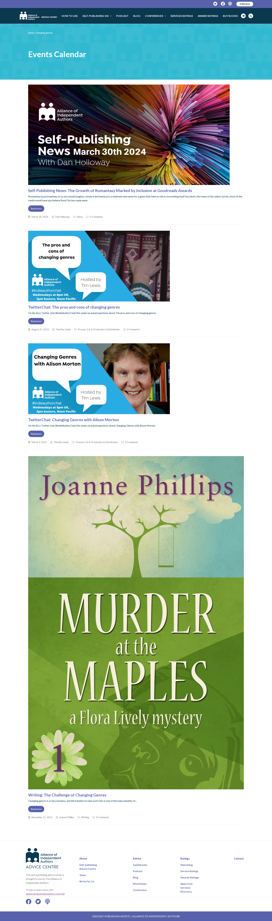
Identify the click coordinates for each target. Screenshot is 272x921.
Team (82, 875)
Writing (85, 817)
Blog (135, 877)
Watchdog (186, 864)
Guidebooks (140, 864)
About (83, 858)
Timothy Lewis (63, 329)
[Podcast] (230, 4)
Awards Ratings (189, 877)
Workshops (140, 883)
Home (31, 32)
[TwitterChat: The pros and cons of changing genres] (99, 299)
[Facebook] (223, 4)
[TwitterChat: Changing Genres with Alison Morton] (99, 412)
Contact (239, 858)
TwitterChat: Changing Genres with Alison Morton (73, 419)
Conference (140, 889)
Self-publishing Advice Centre (88, 866)
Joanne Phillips (66, 817)
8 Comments (102, 817)
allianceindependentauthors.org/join (45, 893)
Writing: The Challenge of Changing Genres (67, 795)
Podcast (138, 871)
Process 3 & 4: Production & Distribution (99, 329)
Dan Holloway (62, 216)
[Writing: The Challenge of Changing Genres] (136, 787)
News (80, 216)
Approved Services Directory (186, 887)
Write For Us (86, 881)
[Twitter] (215, 4)
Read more (36, 208)
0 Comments (96, 216)
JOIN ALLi (245, 4)
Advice (137, 858)
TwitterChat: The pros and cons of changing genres (74, 307)
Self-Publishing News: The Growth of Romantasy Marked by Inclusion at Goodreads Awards (110, 190)
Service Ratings (189, 871)
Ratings (185, 858)
